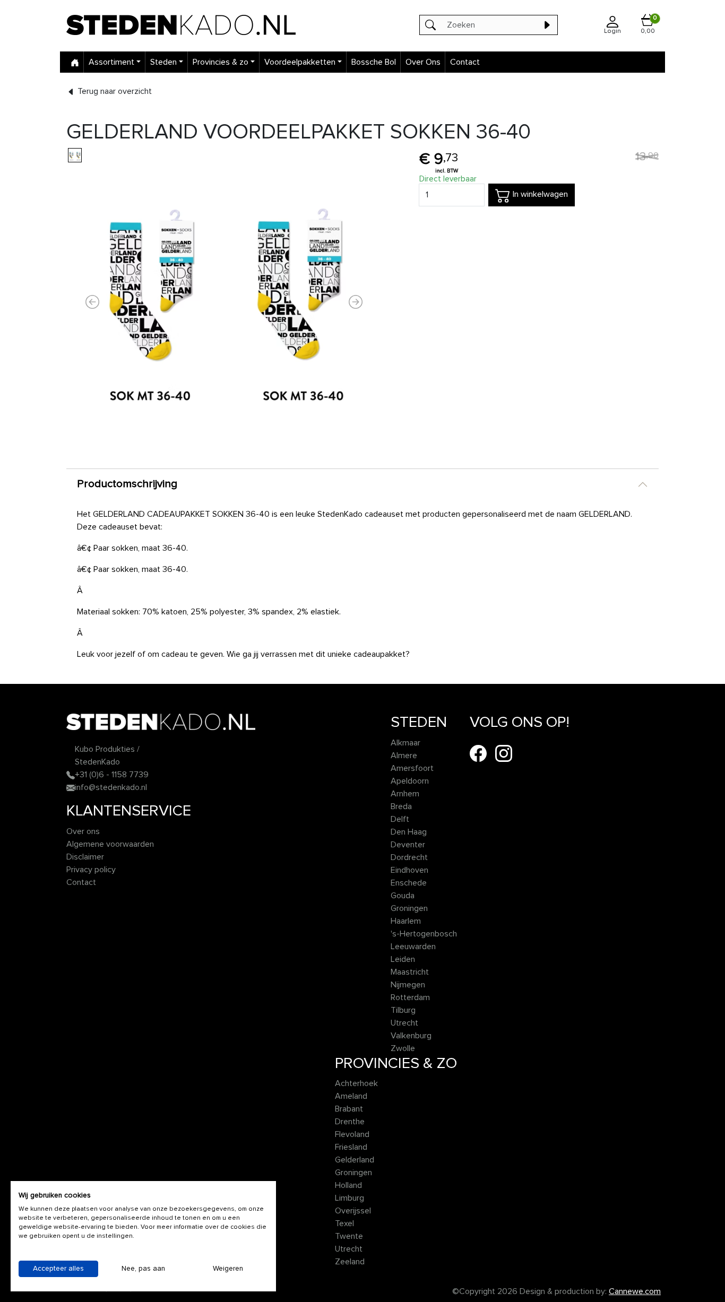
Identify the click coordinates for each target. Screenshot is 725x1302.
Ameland (351, 1096)
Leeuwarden (413, 946)
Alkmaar (405, 743)
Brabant (349, 1109)
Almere (404, 755)
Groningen (409, 908)
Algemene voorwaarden (110, 844)
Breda (401, 806)
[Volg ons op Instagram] (503, 753)
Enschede (409, 883)
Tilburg (403, 1010)
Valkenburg (411, 1035)
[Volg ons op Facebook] (478, 753)
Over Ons (423, 62)
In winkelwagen (539, 194)
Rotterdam (410, 997)
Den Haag (409, 832)
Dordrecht (409, 857)
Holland (348, 1185)
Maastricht (410, 972)
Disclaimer (85, 857)
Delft (400, 819)
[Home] (74, 62)
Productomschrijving (127, 484)
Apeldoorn (410, 781)
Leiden (403, 959)
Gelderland (354, 1160)
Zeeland (350, 1261)
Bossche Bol (373, 62)
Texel (344, 1223)
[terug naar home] (186, 25)
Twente (349, 1236)
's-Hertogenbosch (424, 934)
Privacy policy (91, 869)
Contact (465, 62)
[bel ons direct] (70, 774)
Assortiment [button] (111, 62)
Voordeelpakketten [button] (299, 62)
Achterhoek (356, 1083)
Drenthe (350, 1121)
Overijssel (353, 1210)
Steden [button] (163, 62)
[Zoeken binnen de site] (546, 24)
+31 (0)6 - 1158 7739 (112, 774)
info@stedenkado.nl (111, 787)
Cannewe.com (635, 1291)
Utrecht (404, 1023)
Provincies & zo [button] (220, 62)
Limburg (349, 1198)
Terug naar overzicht (113, 91)
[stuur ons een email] (70, 787)
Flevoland (352, 1134)
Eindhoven (409, 870)
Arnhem (405, 793)
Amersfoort (412, 768)
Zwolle (403, 1048)
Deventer (408, 844)
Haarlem (406, 921)
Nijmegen (408, 984)
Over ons (83, 831)
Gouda (403, 895)
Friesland (351, 1147)
